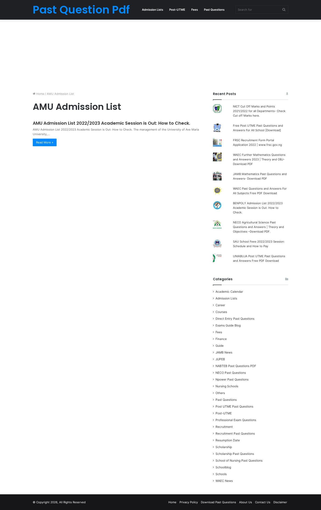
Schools (221, 474)
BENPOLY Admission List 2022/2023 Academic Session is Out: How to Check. (258, 207)
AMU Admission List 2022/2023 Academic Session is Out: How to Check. (111, 123)
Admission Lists (152, 9)
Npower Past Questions (232, 379)
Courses (221, 312)
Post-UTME (177, 9)
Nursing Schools (227, 386)
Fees (194, 9)
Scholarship (224, 447)
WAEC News (224, 481)
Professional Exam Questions (236, 420)
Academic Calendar (229, 291)
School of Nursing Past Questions (239, 460)
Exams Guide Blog (228, 325)
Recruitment (224, 426)
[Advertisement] (160, 54)
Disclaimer (280, 502)
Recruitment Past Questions (235, 433)
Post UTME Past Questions (234, 406)
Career (220, 305)
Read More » (44, 142)
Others (220, 393)
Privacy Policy (188, 502)
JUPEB (220, 359)
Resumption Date (228, 440)
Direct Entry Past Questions (235, 318)
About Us (245, 502)
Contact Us (262, 502)
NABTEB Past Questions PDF (236, 366)
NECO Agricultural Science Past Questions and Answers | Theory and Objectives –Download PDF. (258, 227)
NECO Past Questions (231, 372)
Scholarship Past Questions (235, 454)
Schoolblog (223, 467)
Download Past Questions (218, 502)
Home (39, 93)
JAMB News (224, 352)
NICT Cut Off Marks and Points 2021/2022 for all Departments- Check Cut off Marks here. (259, 111)
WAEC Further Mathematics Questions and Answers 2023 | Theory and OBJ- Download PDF (259, 159)
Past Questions (214, 9)
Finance (221, 339)
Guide (220, 345)
